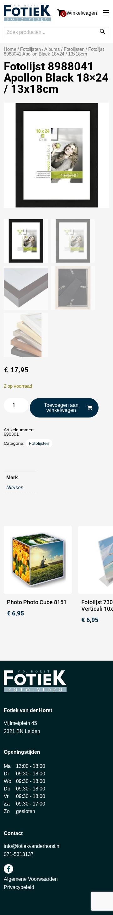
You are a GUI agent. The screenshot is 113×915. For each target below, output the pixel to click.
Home (10, 49)
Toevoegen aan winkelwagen (61, 407)
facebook (8, 869)
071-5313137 (19, 854)
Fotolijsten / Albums (40, 49)
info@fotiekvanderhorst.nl (32, 846)
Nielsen (15, 487)
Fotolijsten (74, 49)
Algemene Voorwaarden (31, 879)
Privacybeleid (19, 887)
